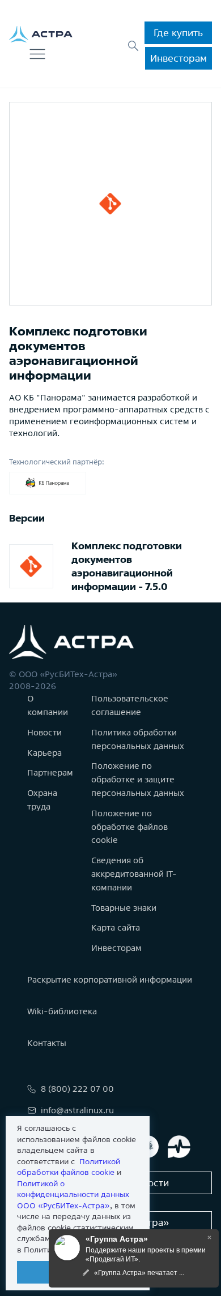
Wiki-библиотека (62, 1011)
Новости (44, 732)
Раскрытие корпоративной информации (109, 979)
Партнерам (50, 772)
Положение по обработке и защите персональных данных (137, 779)
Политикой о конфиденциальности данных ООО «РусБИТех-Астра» (73, 1194)
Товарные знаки (123, 907)
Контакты (46, 1043)
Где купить (178, 32)
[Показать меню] (37, 54)
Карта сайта (115, 927)
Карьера (44, 752)
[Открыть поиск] (133, 46)
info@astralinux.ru (77, 1110)
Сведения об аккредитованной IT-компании (134, 873)
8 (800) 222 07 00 (77, 1088)
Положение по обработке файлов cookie (129, 826)
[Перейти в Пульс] (179, 1146)
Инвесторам (178, 58)
